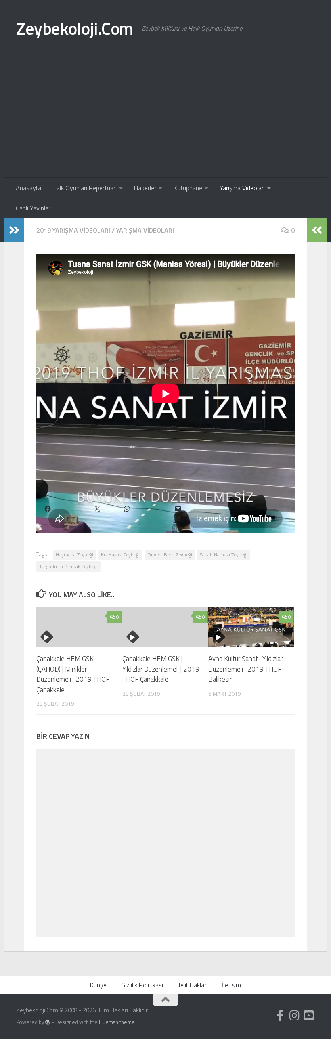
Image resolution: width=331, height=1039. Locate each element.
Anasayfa (28, 188)
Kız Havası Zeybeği (120, 554)
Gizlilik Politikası (142, 985)
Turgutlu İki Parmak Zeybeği (68, 566)
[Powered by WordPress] (47, 1022)
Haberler (145, 188)
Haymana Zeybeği (74, 554)
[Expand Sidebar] (14, 230)
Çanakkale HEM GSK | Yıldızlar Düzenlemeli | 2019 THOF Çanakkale (160, 668)
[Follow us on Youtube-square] (309, 1015)
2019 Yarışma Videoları (73, 230)
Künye (98, 985)
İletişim (231, 985)
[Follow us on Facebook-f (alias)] (280, 1015)
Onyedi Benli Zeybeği (169, 554)
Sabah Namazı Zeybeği (223, 554)
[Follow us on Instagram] (294, 1015)
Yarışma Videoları (242, 188)
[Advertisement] (165, 117)
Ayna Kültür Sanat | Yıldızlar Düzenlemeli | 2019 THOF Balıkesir (245, 668)
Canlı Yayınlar (33, 208)
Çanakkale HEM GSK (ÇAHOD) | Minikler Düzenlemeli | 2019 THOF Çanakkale (72, 674)
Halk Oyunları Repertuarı (84, 188)
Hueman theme (117, 1022)
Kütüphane (188, 188)
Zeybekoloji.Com (75, 28)
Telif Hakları (192, 985)
